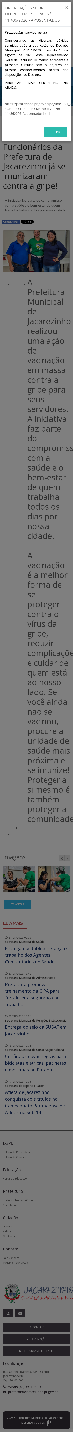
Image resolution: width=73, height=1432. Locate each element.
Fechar (55, 132)
